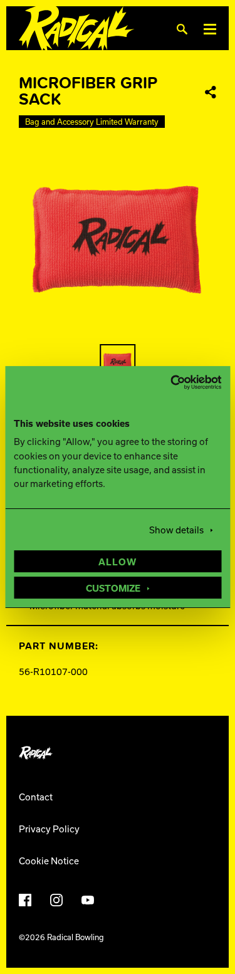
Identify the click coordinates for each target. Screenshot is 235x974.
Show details (176, 529)
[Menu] (210, 28)
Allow (117, 561)
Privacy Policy (49, 828)
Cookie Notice (49, 860)
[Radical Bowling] (77, 28)
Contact (36, 796)
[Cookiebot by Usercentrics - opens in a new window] (168, 382)
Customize (113, 588)
